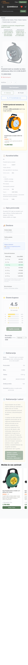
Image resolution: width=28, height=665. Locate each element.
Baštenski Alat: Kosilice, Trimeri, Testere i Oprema (14, 20)
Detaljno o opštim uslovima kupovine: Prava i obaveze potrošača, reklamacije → (14, 455)
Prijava (16, 2)
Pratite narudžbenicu (6, 2)
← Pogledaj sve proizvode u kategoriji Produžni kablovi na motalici (12, 26)
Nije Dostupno (14, 87)
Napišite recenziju (14, 329)
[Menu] (2, 6)
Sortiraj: (14, 337)
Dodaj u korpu (11, 507)
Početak (3, 17)
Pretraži (23, 11)
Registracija (23, 2)
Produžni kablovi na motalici (9, 22)
